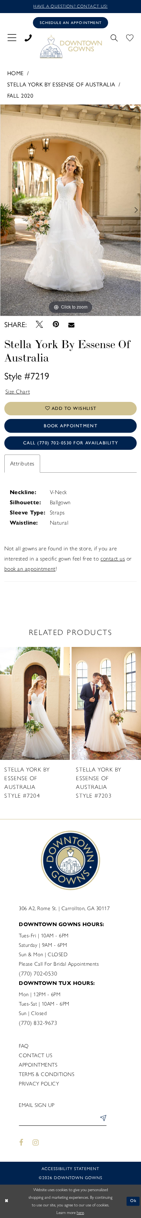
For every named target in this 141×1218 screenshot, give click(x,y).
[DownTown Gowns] (70, 46)
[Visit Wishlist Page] (130, 37)
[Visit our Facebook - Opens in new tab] (21, 1142)
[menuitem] (11, 37)
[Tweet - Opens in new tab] (39, 325)
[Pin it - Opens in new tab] (55, 324)
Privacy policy (39, 1083)
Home (15, 73)
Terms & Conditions (46, 1074)
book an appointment (30, 568)
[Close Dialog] (6, 1201)
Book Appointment (71, 425)
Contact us (35, 1055)
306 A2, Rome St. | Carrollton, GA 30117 (64, 908)
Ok (133, 1200)
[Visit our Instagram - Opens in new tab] (36, 1142)
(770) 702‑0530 (38, 973)
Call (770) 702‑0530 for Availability (70, 442)
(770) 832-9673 (38, 1022)
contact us (113, 558)
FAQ (24, 1046)
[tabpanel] (70, 210)
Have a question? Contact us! (70, 6)
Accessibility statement (70, 1168)
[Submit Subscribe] (102, 1119)
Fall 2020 (20, 95)
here (80, 1212)
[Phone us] (28, 37)
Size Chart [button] (17, 391)
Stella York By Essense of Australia (61, 84)
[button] (11, 37)
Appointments (38, 1065)
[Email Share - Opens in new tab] (71, 324)
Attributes (22, 463)
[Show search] (114, 37)
